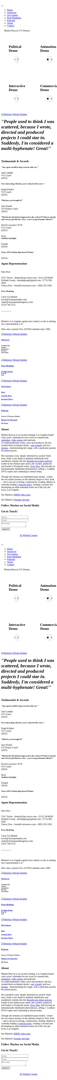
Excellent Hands (7, 371)
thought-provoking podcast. (39, 461)
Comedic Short (6, 396)
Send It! (5, 529)
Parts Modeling (14, 18)
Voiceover (11, 12)
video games (17, 440)
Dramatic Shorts (7, 399)
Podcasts (11, 20)
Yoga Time (35, 466)
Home (10, 10)
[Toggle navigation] (2, 5)
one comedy (36, 445)
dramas (4, 448)
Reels (3, 392)
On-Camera (12, 15)
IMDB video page (22, 495)
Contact (10, 25)
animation (5, 440)
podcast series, (25, 484)
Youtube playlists (21, 499)
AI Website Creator (28, 535)
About (10, 23)
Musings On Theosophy (9, 420)
